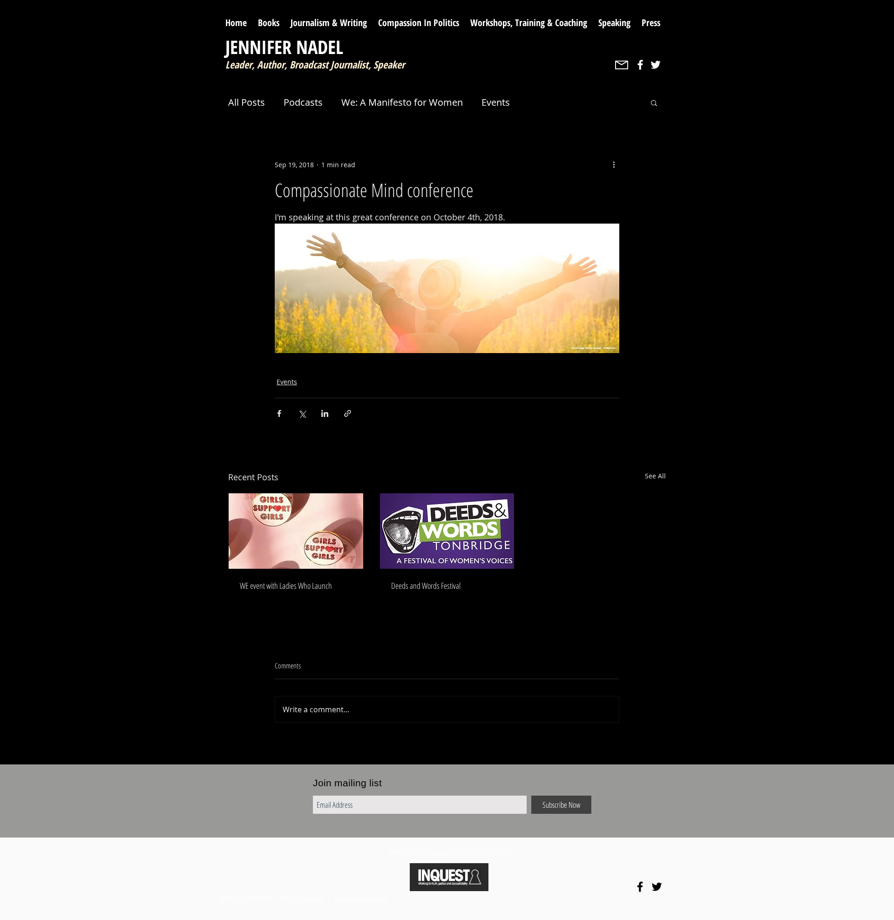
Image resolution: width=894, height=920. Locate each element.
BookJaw (313, 898)
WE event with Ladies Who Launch (286, 585)
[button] (654, 102)
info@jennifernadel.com (361, 898)
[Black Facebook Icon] (640, 886)
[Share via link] (347, 413)
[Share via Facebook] (279, 413)
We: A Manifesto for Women (402, 102)
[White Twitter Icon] (655, 64)
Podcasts (303, 102)
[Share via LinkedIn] (324, 413)
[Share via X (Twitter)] (302, 413)
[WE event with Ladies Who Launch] (296, 531)
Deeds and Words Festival (426, 585)
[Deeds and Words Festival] (447, 531)
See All (655, 475)
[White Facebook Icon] (640, 64)
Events (495, 102)
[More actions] (613, 164)
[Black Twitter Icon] (657, 886)
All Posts (246, 102)
